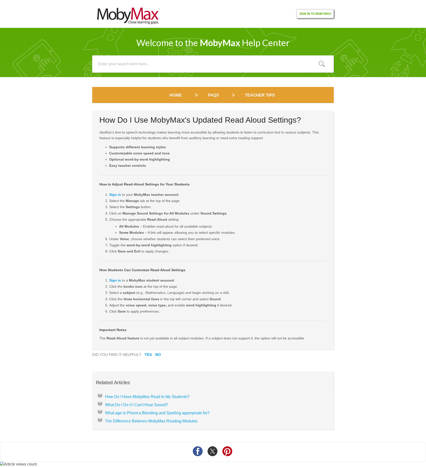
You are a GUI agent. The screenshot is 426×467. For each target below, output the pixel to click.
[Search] (322, 64)
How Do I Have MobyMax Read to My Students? (147, 397)
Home (176, 95)
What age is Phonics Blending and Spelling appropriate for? (157, 413)
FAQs (213, 95)
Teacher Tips (260, 95)
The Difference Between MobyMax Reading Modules (151, 421)
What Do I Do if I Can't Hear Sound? (136, 405)
